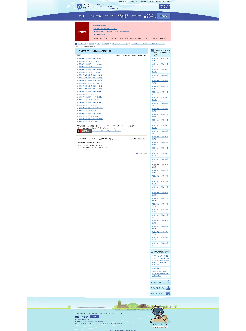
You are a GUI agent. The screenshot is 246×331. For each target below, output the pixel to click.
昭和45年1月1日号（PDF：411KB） (90, 72)
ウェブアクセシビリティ (107, 313)
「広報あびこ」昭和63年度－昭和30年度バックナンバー (148, 44)
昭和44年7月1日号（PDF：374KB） (90, 105)
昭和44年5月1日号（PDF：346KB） (90, 116)
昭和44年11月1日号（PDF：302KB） (90, 83)
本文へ (79, 1)
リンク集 (119, 313)
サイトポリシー (92, 313)
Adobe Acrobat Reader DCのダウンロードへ (106, 131)
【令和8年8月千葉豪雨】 (100, 25)
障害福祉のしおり (158, 268)
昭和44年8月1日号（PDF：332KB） (90, 100)
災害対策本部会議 (99, 34)
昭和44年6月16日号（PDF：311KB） (91, 108)
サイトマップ (124, 1)
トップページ (82, 44)
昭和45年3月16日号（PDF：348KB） (91, 58)
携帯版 (152, 1)
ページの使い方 (80, 313)
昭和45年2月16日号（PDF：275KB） (91, 64)
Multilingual (144, 1)
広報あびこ (105, 44)
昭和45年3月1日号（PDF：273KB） (90, 61)
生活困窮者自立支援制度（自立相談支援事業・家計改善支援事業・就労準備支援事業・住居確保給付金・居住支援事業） (161, 260)
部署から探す (134, 1)
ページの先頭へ (142, 153)
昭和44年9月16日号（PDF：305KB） (91, 91)
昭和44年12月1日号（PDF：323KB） (91, 78)
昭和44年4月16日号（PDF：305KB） (91, 119)
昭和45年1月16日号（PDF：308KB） (91, 69)
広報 (98, 44)
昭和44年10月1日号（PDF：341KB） (91, 89)
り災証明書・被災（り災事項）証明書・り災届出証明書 (111, 31)
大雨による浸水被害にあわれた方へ (105, 29)
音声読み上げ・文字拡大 (163, 1)
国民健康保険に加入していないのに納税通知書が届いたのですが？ (161, 274)
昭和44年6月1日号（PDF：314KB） (90, 110)
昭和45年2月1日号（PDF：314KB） (90, 67)
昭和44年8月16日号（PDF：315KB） (91, 97)
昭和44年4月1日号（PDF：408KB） (90, 121)
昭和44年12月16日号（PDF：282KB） (91, 75)
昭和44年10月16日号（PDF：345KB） (91, 86)
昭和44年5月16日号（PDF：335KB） (91, 113)
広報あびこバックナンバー (120, 44)
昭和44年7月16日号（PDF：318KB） (91, 102)
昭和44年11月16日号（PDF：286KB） (91, 80)
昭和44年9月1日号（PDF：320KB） (90, 94)
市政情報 (91, 44)
